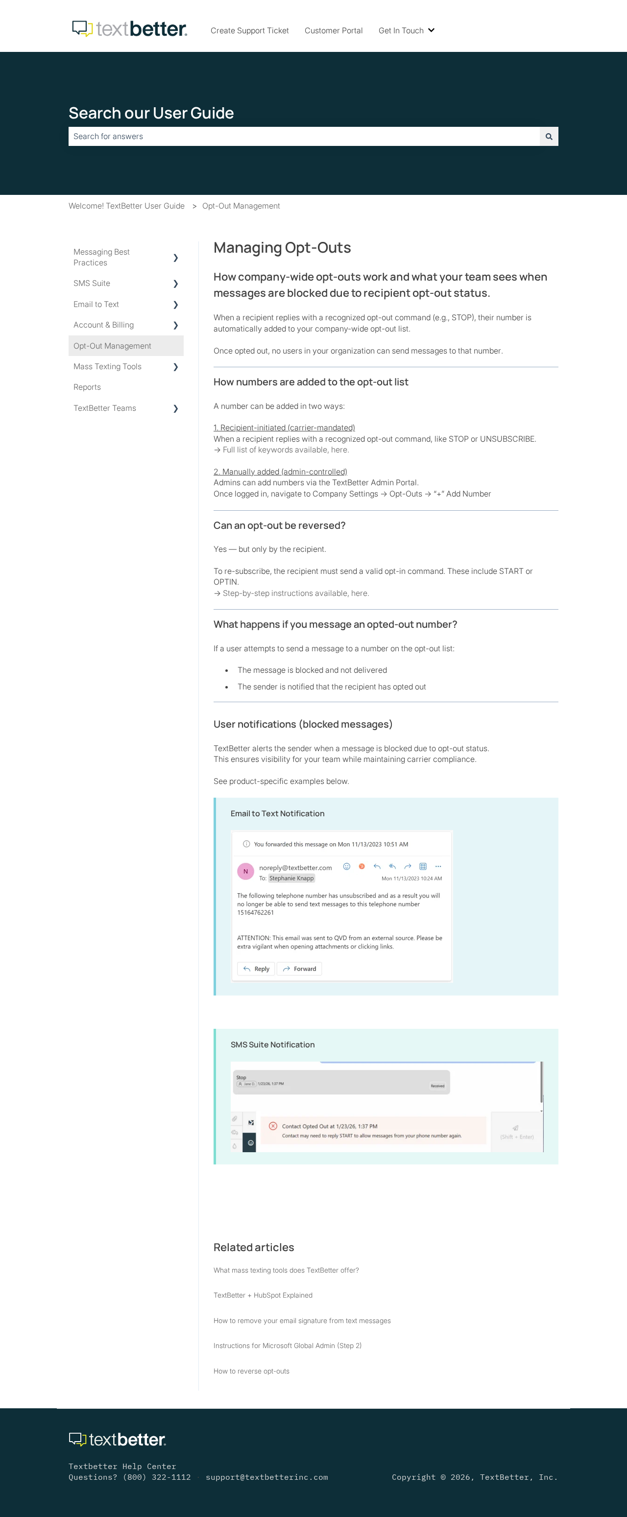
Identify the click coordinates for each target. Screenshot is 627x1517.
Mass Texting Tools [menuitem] (107, 366)
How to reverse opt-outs (251, 1371)
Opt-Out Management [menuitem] (112, 346)
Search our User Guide (151, 112)
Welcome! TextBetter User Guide (127, 206)
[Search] (549, 136)
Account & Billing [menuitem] (103, 325)
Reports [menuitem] (87, 387)
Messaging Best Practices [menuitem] (101, 257)
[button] (176, 252)
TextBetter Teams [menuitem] (104, 408)
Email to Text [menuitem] (96, 304)
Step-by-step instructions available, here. (296, 593)
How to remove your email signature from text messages (302, 1320)
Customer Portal (334, 30)
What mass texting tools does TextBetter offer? (286, 1270)
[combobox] (304, 136)
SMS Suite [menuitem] (91, 283)
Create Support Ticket (250, 30)
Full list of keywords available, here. (286, 449)
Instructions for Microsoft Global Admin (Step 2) (288, 1345)
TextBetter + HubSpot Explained (263, 1295)
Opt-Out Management (241, 206)
